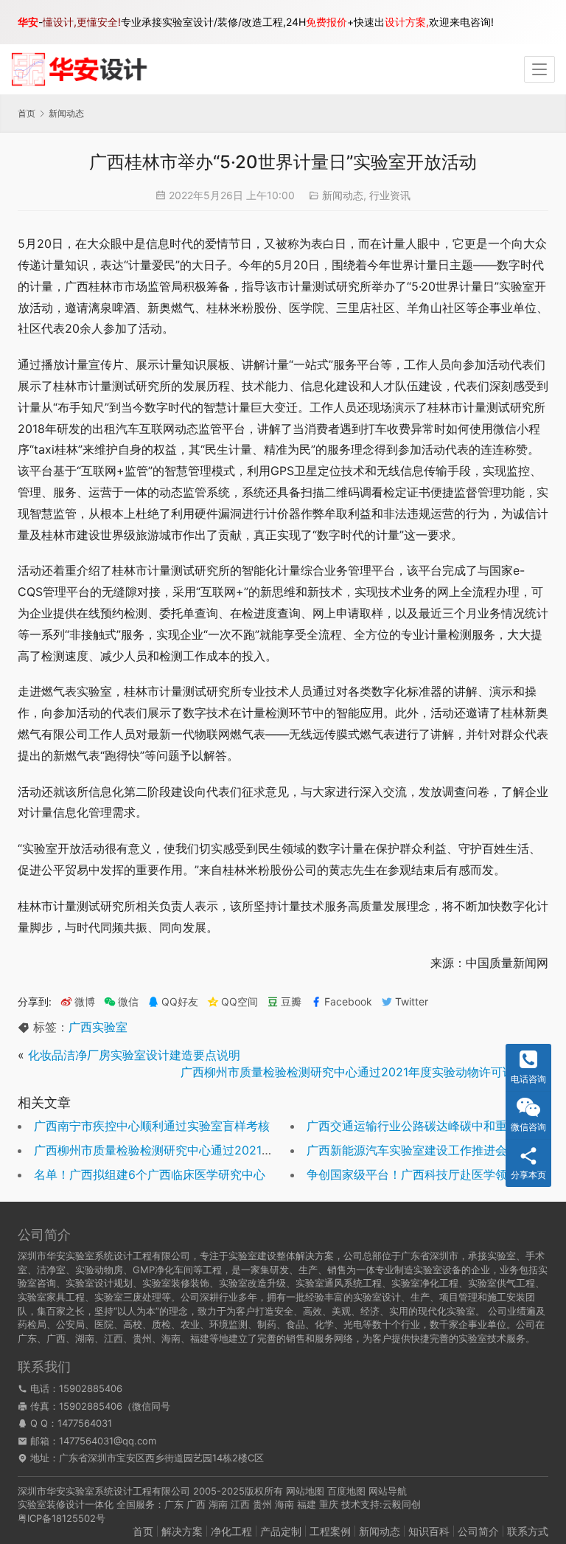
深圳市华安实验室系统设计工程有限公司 (104, 1491)
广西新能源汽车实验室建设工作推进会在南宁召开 (436, 1150)
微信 (121, 1002)
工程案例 (330, 1531)
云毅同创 (401, 1504)
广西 (196, 1504)
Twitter (411, 1002)
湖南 (218, 1504)
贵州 (262, 1504)
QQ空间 (239, 1002)
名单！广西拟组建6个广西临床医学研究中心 (149, 1174)
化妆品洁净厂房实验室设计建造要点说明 (134, 1055)
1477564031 (84, 1423)
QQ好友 (179, 1002)
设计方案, (407, 21)
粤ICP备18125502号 (61, 1518)
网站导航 (387, 1491)
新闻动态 (342, 195)
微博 (84, 1002)
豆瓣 (291, 1002)
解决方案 (182, 1531)
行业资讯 (389, 195)
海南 (284, 1504)
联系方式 (527, 1531)
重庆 (328, 1504)
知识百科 (429, 1531)
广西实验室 (98, 1026)
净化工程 (231, 1531)
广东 (174, 1504)
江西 (240, 1504)
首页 (26, 113)
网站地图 (305, 1491)
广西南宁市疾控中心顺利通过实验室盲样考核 (152, 1125)
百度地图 (346, 1491)
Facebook (348, 1002)
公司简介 (478, 1531)
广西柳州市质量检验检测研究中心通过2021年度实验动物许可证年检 (359, 1071)
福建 (306, 1504)
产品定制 (280, 1531)
